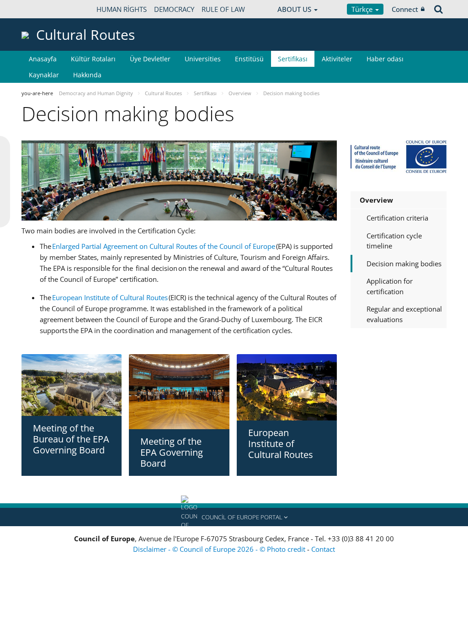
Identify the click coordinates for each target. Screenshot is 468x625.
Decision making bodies (404, 263)
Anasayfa (43, 58)
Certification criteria (397, 217)
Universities (203, 58)
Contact (323, 549)
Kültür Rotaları (93, 58)
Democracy (174, 9)
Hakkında (87, 74)
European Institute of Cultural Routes (110, 297)
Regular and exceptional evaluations (404, 314)
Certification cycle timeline (394, 241)
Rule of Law (223, 9)
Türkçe (362, 9)
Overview (376, 200)
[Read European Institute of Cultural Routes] (287, 387)
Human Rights (121, 9)
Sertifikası (293, 58)
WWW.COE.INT (44, 9)
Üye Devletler (150, 58)
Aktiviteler (337, 58)
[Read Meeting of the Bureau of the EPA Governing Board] (71, 385)
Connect (405, 9)
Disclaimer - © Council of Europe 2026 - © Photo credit (220, 549)
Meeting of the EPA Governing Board (171, 452)
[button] (234, 517)
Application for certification (390, 286)
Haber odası (385, 58)
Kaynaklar (44, 74)
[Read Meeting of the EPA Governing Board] (179, 391)
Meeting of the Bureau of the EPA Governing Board (71, 439)
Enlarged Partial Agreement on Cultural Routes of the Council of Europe (163, 246)
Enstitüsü (249, 58)
